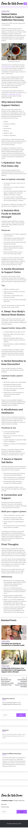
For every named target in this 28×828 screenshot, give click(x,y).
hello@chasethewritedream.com (11, 704)
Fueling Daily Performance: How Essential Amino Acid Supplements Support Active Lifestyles (13, 670)
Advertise (9, 702)
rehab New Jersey (6, 66)
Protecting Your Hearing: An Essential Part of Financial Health (12, 644)
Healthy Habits (5, 11)
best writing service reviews (10, 736)
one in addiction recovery (13, 94)
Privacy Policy (5, 807)
